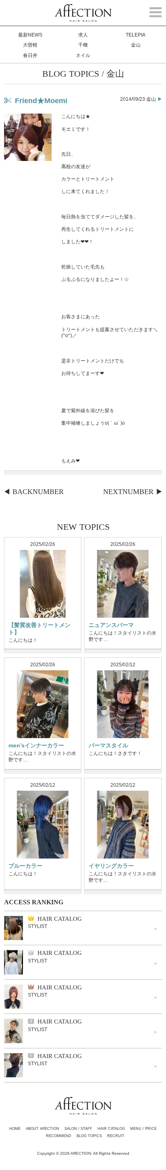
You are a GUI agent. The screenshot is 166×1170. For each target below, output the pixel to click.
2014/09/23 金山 (138, 99)
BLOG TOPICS (89, 1136)
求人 (83, 35)
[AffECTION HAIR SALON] (83, 18)
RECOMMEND (58, 1136)
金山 (136, 45)
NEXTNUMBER (128, 492)
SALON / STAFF (78, 1129)
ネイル (83, 55)
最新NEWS (30, 35)
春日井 (30, 55)
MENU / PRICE (143, 1129)
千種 (83, 45)
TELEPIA (135, 35)
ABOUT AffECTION (42, 1129)
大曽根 (30, 45)
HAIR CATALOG (111, 1129)
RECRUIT (115, 1136)
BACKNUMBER (38, 492)
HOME (15, 1129)
